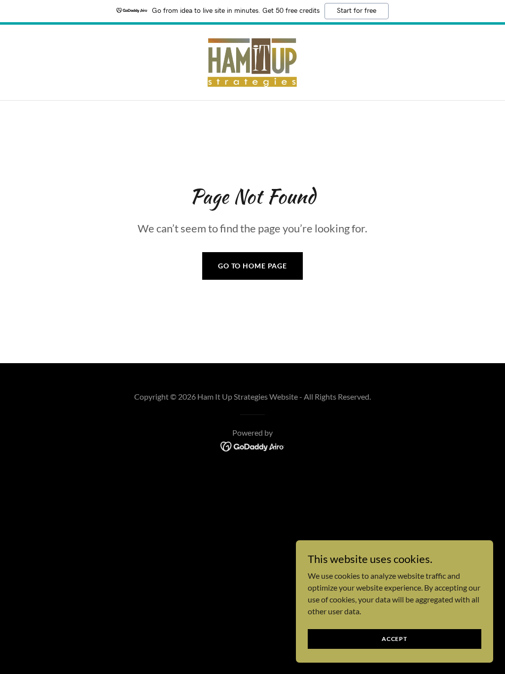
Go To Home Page (252, 266)
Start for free (356, 10)
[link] (252, 61)
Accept (394, 638)
